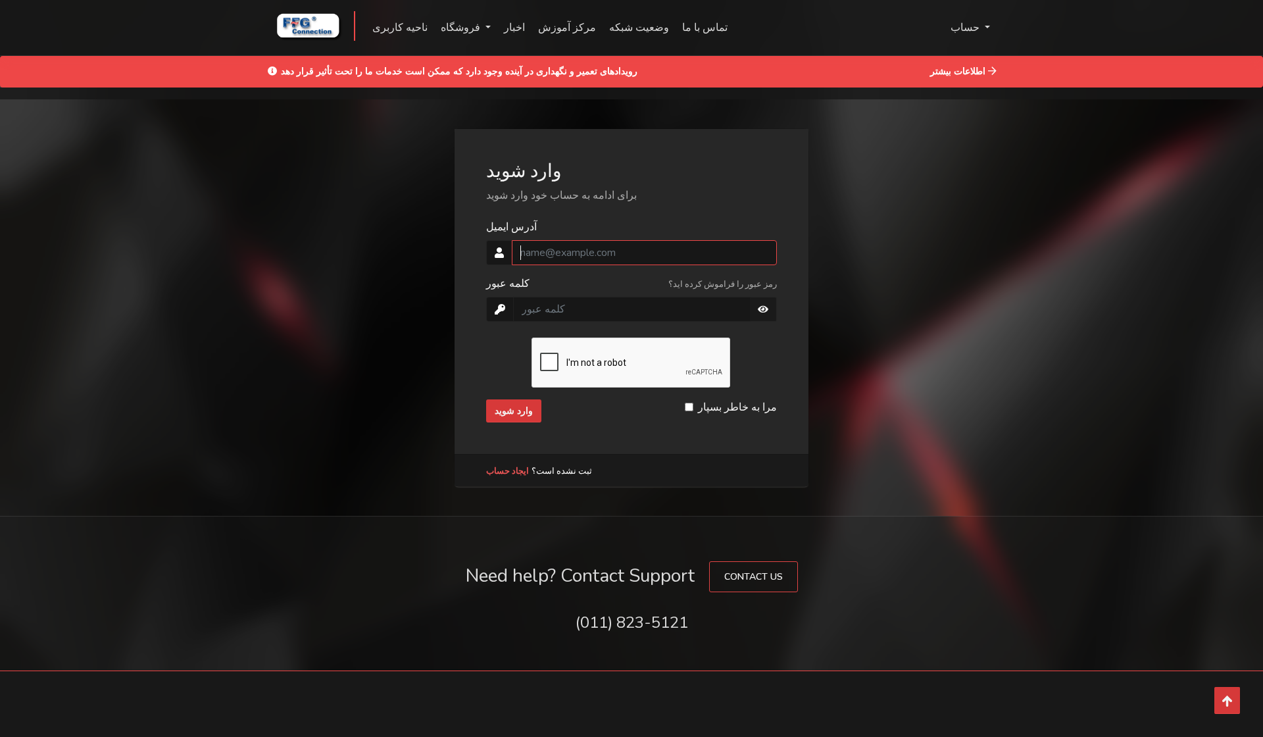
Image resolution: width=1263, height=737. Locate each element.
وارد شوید (514, 411)
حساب (966, 27)
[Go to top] (1227, 700)
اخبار (514, 27)
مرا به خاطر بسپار (737, 407)
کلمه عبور (508, 283)
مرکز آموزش (567, 27)
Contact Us (753, 577)
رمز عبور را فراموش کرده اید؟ (722, 284)
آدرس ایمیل (511, 227)
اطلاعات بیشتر (959, 71)
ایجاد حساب (507, 471)
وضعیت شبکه (639, 27)
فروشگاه (462, 27)
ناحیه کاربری (400, 27)
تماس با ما (705, 27)
